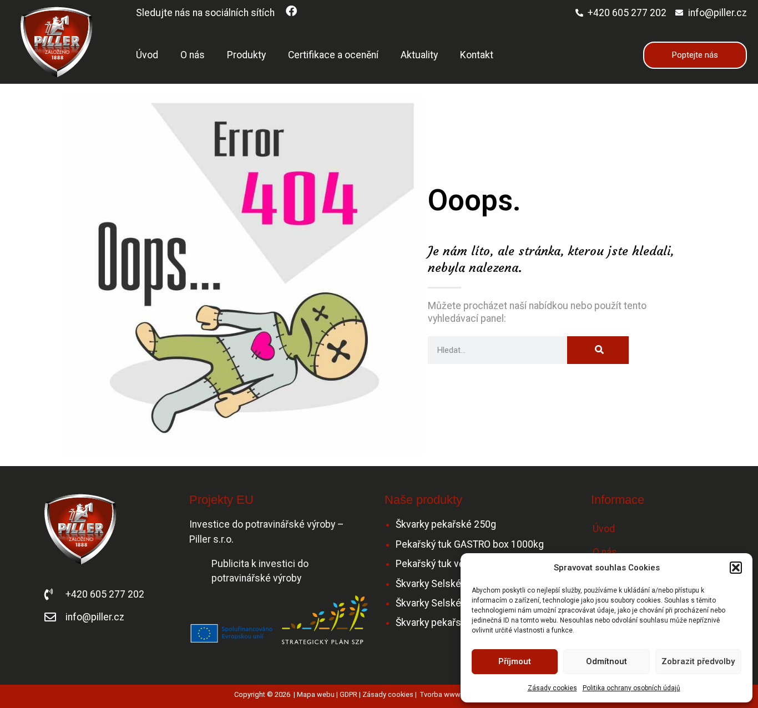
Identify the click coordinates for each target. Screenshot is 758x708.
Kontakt (476, 54)
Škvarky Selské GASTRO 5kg (457, 583)
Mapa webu (316, 694)
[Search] (598, 350)
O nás (192, 54)
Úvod (147, 54)
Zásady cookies (552, 688)
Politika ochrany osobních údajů (631, 688)
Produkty (246, 54)
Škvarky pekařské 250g (446, 524)
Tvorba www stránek (453, 694)
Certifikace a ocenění (333, 54)
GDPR (348, 694)
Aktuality (419, 54)
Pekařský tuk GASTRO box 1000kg (470, 544)
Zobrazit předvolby (698, 661)
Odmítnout (606, 661)
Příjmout (514, 661)
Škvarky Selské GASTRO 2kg (457, 603)
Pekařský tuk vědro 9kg (446, 563)
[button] (735, 567)
